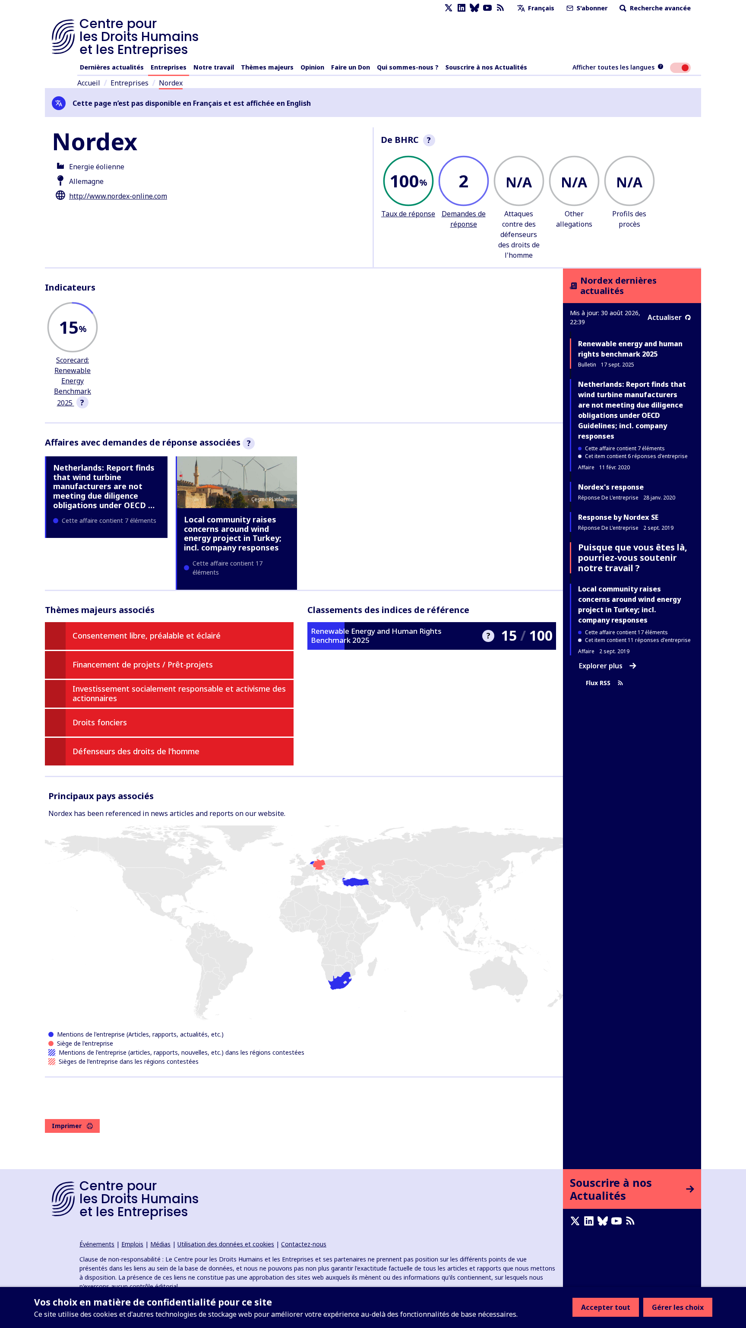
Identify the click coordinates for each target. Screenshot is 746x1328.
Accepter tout (605, 1307)
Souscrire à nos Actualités (486, 67)
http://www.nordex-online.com (118, 196)
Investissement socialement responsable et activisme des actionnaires (179, 693)
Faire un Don (350, 67)
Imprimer (67, 1126)
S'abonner (591, 8)
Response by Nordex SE (618, 517)
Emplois (132, 1244)
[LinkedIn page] (461, 8)
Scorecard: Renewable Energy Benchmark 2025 (72, 381)
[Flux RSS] (500, 8)
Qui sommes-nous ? (408, 67)
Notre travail (213, 67)
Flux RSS (598, 683)
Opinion (312, 67)
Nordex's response (611, 487)
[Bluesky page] (474, 8)
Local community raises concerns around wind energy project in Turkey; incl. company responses (232, 533)
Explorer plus (601, 665)
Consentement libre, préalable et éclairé (147, 635)
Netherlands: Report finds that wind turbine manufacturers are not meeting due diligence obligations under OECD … (104, 486)
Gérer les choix (678, 1307)
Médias (160, 1244)
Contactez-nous (303, 1244)
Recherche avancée (659, 8)
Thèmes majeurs (267, 67)
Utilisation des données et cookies (225, 1244)
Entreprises (168, 67)
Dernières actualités (112, 67)
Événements (96, 1244)
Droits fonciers (100, 722)
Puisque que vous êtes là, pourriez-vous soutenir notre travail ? (632, 557)
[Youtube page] (487, 8)
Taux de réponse (408, 213)
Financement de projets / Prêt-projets (143, 664)
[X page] (448, 8)
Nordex (171, 83)
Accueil (88, 83)
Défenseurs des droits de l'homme (136, 751)
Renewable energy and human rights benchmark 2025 (630, 349)
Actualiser (665, 317)
